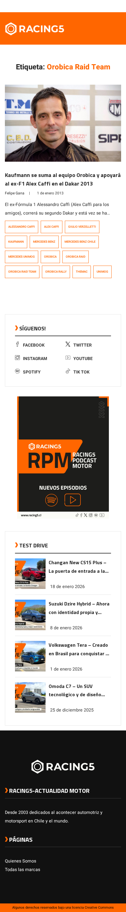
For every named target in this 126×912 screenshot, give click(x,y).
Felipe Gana (14, 193)
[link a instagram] (100, 6)
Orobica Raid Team (22, 272)
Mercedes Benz (44, 242)
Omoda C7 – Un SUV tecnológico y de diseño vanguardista (75, 690)
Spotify (32, 372)
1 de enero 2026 (66, 669)
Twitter (82, 345)
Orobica (50, 257)
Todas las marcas (22, 869)
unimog (102, 272)
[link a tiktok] (118, 6)
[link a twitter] (94, 6)
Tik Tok (81, 372)
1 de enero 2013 (50, 193)
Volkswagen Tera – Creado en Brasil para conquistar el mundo (79, 649)
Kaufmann (16, 242)
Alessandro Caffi (21, 227)
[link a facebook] (87, 6)
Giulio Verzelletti (82, 227)
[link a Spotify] (112, 6)
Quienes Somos (20, 861)
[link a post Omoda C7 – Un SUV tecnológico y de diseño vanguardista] (30, 711)
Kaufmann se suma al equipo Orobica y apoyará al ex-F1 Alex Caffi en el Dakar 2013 (63, 179)
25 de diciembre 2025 (72, 710)
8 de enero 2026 (66, 628)
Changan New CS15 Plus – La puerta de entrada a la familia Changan (77, 567)
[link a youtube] (106, 6)
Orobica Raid (75, 257)
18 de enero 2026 (67, 586)
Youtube (83, 358)
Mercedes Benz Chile (80, 242)
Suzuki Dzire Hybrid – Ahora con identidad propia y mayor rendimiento (79, 608)
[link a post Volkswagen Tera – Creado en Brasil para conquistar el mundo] (30, 670)
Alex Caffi (51, 227)
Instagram (35, 358)
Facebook (34, 345)
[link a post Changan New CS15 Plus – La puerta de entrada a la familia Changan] (30, 587)
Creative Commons (99, 907)
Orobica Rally (56, 272)
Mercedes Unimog (21, 257)
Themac (81, 272)
